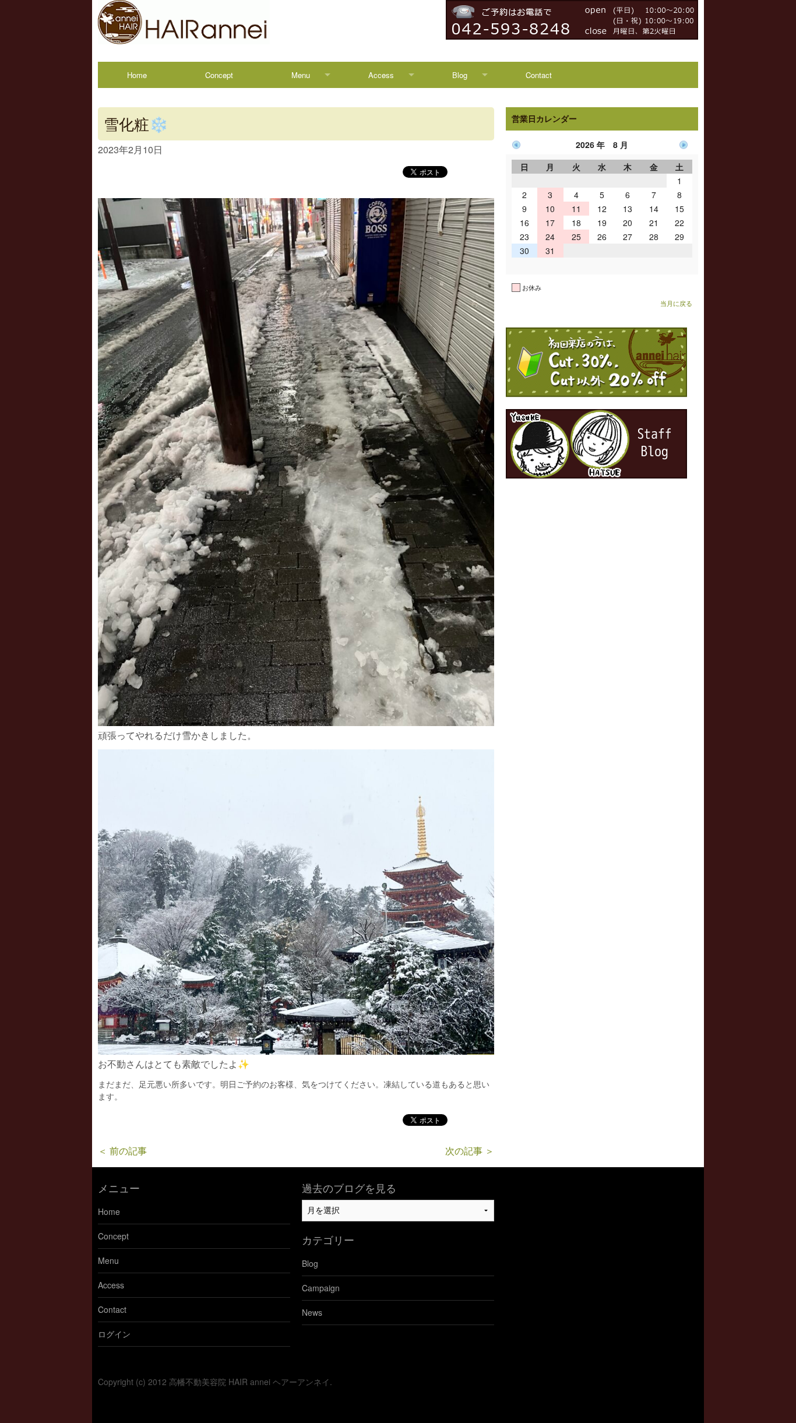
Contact (539, 74)
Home (137, 74)
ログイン (114, 1334)
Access (381, 74)
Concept (219, 74)
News (312, 1312)
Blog (459, 74)
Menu (300, 74)
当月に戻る (676, 303)
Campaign (321, 1288)
